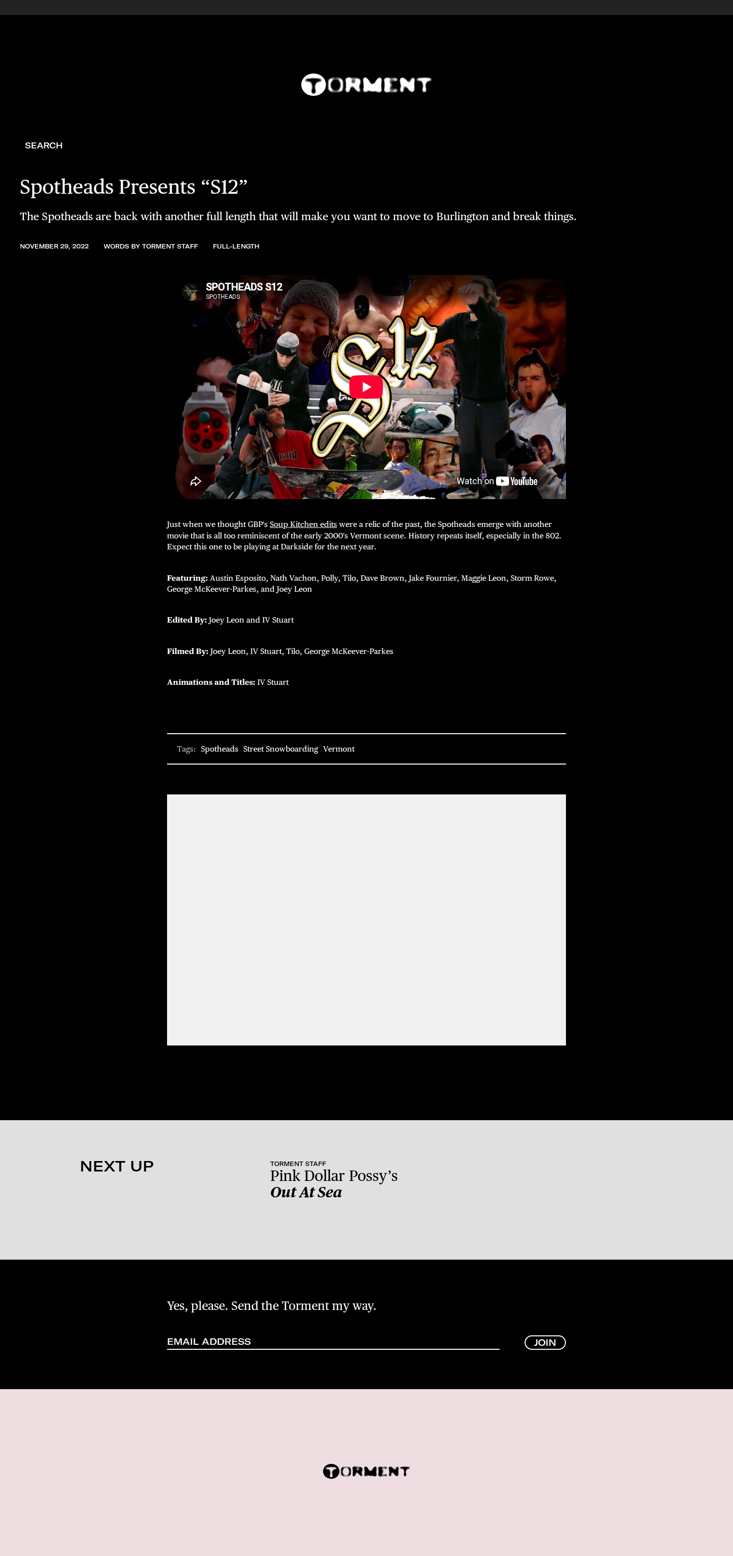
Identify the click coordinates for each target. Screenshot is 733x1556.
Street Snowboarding (280, 749)
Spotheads (219, 749)
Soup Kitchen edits (303, 524)
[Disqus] (366, 918)
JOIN (545, 1342)
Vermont (339, 749)
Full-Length (236, 246)
